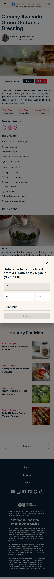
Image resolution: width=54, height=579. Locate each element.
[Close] (47, 262)
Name (8, 285)
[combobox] (27, 307)
